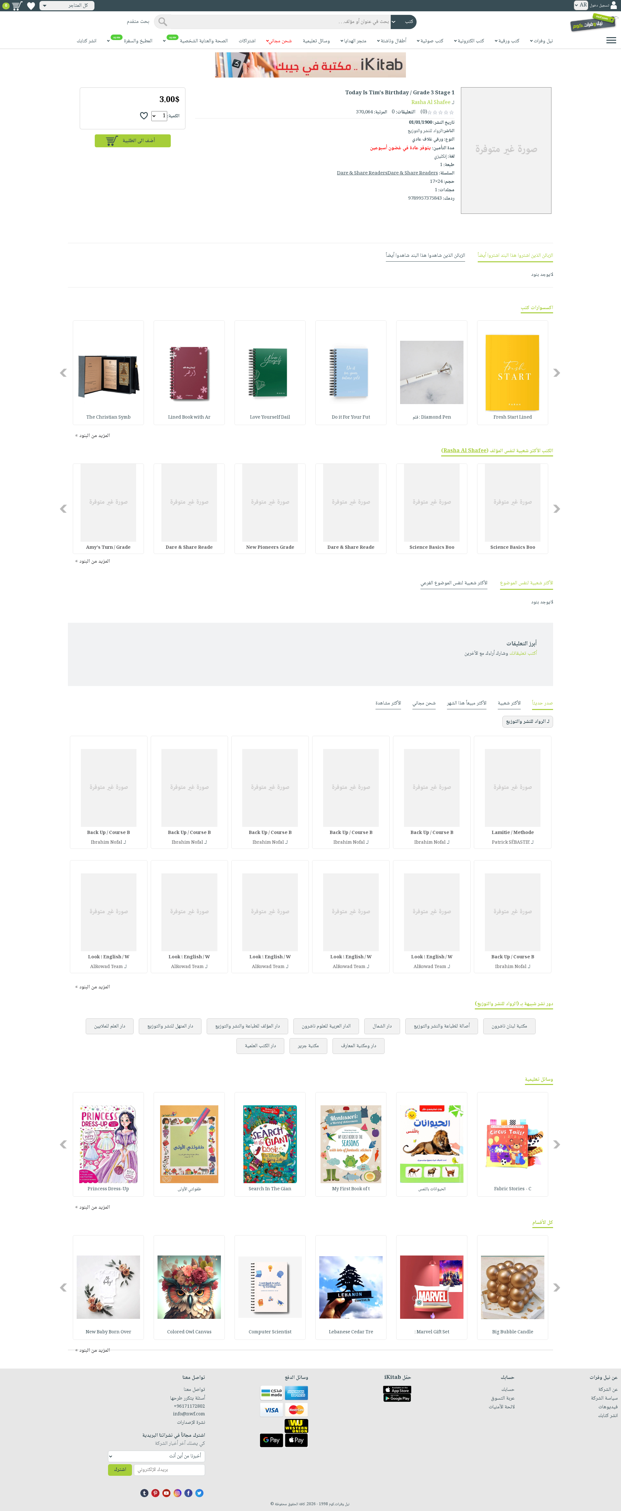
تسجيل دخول (599, 5)
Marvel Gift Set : (432, 1332)
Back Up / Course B (431, 833)
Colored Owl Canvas (189, 1332)
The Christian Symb (108, 418)
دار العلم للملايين (109, 1026)
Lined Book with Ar (189, 418)
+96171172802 (189, 1407)
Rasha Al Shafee (431, 103)
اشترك (120, 1469)
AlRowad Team (430, 967)
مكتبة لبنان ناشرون (509, 1026)
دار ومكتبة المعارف (358, 1046)
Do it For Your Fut (351, 418)
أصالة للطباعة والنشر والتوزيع (442, 1026)
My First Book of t (351, 1189)
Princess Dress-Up (108, 1189)
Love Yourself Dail (270, 418)
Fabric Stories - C (512, 1189)
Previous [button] (557, 373)
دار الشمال (382, 1026)
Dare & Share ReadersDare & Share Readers (387, 173)
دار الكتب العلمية (260, 1046)
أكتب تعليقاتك (523, 653)
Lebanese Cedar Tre (351, 1332)
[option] (512, 372)
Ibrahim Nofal (430, 843)
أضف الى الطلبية (139, 141)
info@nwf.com (189, 1414)
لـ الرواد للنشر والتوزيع (528, 721)
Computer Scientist (270, 1332)
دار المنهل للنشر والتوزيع (170, 1026)
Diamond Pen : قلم (432, 418)
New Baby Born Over (108, 1332)
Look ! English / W (431, 957)
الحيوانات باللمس (432, 1189)
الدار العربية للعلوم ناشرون (326, 1026)
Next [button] (64, 373)
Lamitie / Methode (513, 833)
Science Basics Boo (512, 548)
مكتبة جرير (308, 1046)
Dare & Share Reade (351, 548)
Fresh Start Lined (513, 418)
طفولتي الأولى (189, 1189)
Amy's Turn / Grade (108, 548)
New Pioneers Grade (270, 548)
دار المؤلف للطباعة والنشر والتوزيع (247, 1026)
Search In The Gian (270, 1189)
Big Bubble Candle (512, 1332)
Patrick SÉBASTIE (511, 843)
